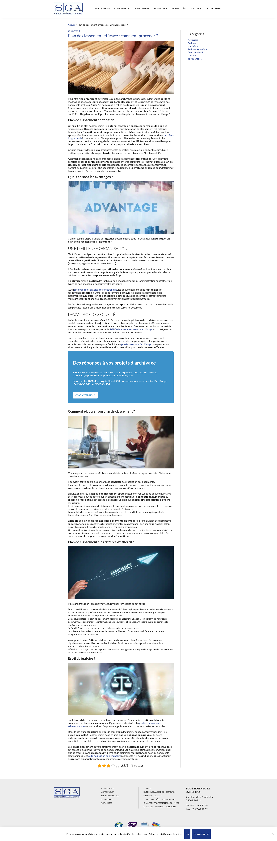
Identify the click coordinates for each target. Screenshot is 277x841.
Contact (195, 8)
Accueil (71, 24)
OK (187, 834)
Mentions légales (152, 795)
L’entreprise (102, 8)
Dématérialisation (196, 52)
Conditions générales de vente (159, 799)
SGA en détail (107, 788)
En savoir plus (201, 834)
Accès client (214, 8)
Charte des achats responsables (159, 806)
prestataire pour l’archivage (136, 344)
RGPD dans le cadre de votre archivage (131, 329)
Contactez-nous (85, 395)
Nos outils (160, 8)
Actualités (178, 8)
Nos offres (106, 799)
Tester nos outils (110, 795)
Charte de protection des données (161, 803)
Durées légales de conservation (159, 792)
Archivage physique (197, 49)
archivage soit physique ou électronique (95, 289)
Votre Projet (122, 8)
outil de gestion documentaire (104, 755)
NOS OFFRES (142, 8)
